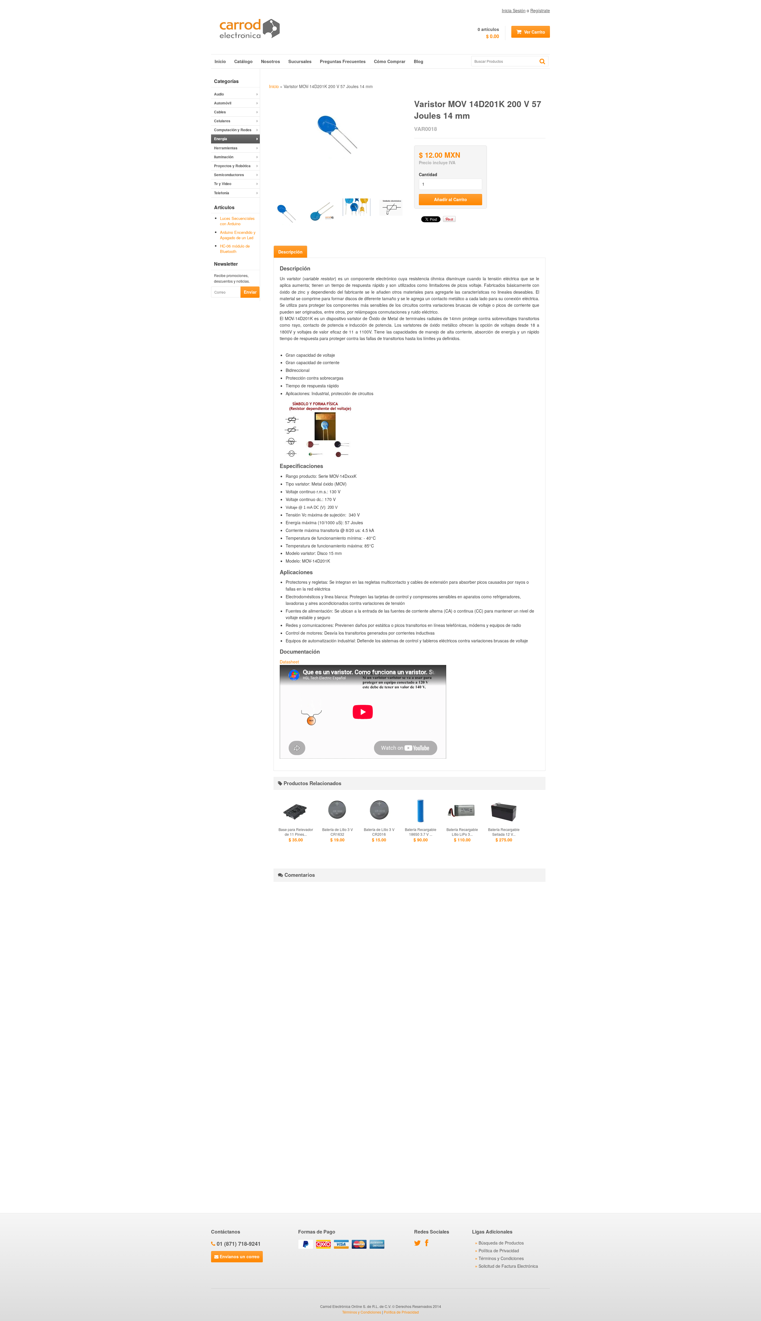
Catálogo (243, 61)
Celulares (222, 120)
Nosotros (270, 61)
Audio (219, 94)
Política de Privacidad (499, 1250)
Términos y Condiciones (501, 1258)
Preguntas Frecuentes (343, 61)
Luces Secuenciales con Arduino (237, 220)
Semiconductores (229, 174)
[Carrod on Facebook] (428, 1244)
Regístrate (540, 10)
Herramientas (226, 148)
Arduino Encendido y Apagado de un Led (238, 234)
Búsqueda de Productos (501, 1243)
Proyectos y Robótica (232, 165)
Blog (418, 61)
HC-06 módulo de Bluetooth (235, 248)
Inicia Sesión (514, 10)
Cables (220, 112)
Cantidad (428, 174)
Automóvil (222, 103)
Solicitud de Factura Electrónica (508, 1266)
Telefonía (221, 192)
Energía (220, 138)
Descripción (290, 252)
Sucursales (300, 61)
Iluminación (223, 156)
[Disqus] (409, 960)
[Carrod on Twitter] (419, 1244)
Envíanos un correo (239, 1256)
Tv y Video (222, 183)
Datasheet (289, 662)
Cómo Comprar (389, 61)
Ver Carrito (534, 32)
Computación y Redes (232, 129)
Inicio (220, 61)
